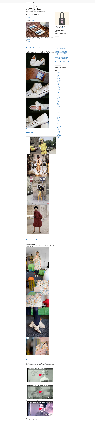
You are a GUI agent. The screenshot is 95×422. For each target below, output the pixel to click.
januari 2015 (58, 105)
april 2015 (58, 103)
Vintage (57, 63)
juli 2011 (58, 136)
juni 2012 (58, 128)
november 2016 (58, 89)
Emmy (59, 54)
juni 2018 (58, 75)
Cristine (61, 53)
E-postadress (57, 34)
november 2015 (58, 98)
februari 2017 (58, 87)
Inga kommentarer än (28, 41)
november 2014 (58, 107)
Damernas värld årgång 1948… (64, 28)
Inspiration (29, 17)
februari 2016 (58, 96)
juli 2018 (58, 74)
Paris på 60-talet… (31, 132)
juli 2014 (58, 110)
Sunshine (62, 61)
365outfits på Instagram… (32, 19)
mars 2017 (58, 86)
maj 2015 (58, 102)
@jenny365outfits (28, 39)
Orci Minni (56, 60)
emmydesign (61, 54)
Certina (56, 53)
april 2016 (58, 94)
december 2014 (58, 106)
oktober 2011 (58, 134)
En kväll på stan (63, 27)
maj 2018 (58, 76)
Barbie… (28, 359)
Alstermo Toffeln (56, 52)
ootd (67, 58)
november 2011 (58, 133)
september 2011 (59, 135)
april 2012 (58, 130)
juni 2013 (58, 119)
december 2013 (58, 115)
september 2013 (59, 117)
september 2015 (59, 99)
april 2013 (58, 121)
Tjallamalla (64, 61)
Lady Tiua (64, 56)
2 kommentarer (28, 355)
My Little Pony (61, 58)
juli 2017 (58, 83)
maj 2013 (58, 120)
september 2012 (59, 126)
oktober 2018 (58, 72)
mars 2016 (58, 95)
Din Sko (56, 54)
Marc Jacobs (61, 57)
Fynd (64, 54)
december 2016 (58, 88)
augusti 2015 (58, 100)
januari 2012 (58, 132)
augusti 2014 (58, 109)
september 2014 (59, 108)
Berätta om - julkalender (62, 52)
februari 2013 (58, 122)
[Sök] (33, 2)
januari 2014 (58, 114)
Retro (57, 60)
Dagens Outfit (66, 53)
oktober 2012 (58, 125)
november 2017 (58, 80)
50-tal (55, 51)
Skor (29, 45)
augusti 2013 (58, 118)
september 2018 (59, 73)
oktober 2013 (58, 116)
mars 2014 (58, 113)
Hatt (60, 56)
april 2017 (58, 85)
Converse (59, 53)
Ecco (58, 54)
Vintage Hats (59, 64)
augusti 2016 (58, 91)
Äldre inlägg (27, 420)
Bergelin (59, 52)
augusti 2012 (58, 127)
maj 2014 (58, 111)
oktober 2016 (58, 90)
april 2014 (58, 112)
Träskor (66, 61)
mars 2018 (58, 77)
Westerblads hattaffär (63, 64)
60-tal (57, 51)
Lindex (66, 56)
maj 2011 (58, 138)
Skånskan (59, 61)
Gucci (66, 54)
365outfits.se (64, 51)
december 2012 (58, 124)
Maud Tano (58, 28)
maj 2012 (58, 129)
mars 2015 (58, 104)
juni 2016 (58, 93)
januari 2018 (58, 79)
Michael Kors (56, 58)
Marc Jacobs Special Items (65, 57)
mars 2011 (58, 139)
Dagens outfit (29, 43)
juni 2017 (58, 84)
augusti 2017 (58, 82)
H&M (56, 56)
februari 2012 (58, 131)
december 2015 (58, 97)
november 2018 (58, 71)
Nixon (66, 58)
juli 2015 (58, 101)
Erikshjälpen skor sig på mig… (33, 47)
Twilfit (68, 61)
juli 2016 (58, 92)
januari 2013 (58, 123)
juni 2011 (58, 137)
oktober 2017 (58, 81)
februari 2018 (58, 78)
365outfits (36, 20)
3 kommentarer (28, 128)
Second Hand (62, 60)
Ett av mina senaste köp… (32, 240)
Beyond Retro (65, 52)
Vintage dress (61, 62)
